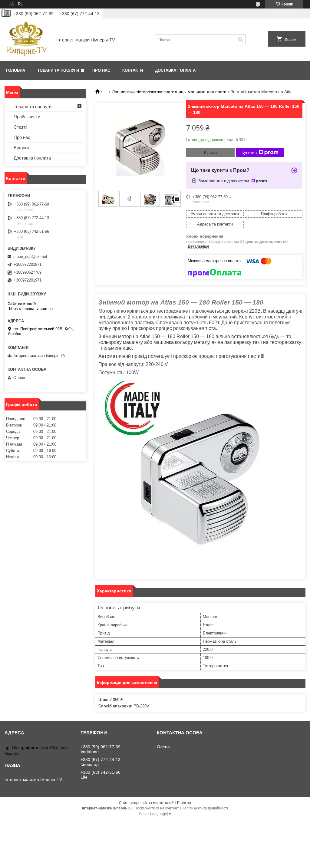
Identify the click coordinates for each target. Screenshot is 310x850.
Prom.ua (184, 803)
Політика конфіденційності (205, 808)
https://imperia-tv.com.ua (31, 308)
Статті (20, 127)
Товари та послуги (58, 70)
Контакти (132, 70)
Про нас (101, 70)
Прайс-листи (27, 116)
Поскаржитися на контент (156, 808)
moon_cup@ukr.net (30, 256)
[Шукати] (240, 40)
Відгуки (21, 147)
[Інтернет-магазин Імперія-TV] (27, 39)
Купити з (249, 152)
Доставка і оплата (175, 70)
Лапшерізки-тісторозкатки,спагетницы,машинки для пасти (169, 91)
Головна (15, 70)
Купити (210, 152)
